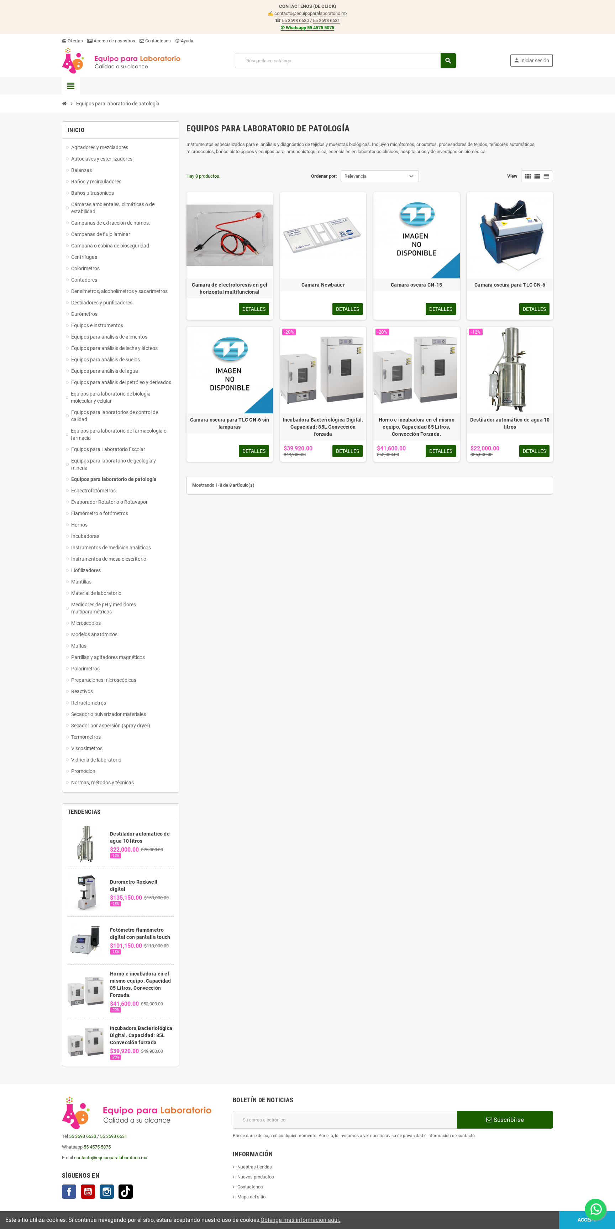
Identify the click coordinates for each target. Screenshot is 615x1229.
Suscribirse (508, 1119)
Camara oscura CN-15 (416, 285)
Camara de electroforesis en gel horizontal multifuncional (229, 288)
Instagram (107, 1191)
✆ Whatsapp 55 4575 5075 (307, 27)
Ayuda (184, 40)
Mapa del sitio (251, 1196)
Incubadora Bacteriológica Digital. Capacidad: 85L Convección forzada (141, 1035)
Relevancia (356, 176)
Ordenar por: (324, 176)
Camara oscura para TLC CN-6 (510, 285)
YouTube (88, 1191)
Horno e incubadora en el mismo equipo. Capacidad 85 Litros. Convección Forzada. (416, 427)
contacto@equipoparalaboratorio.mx (310, 13)
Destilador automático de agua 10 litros (510, 423)
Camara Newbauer (323, 285)
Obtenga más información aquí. (300, 1220)
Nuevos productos (255, 1177)
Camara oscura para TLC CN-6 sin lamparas (229, 423)
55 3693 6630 (295, 20)
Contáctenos (157, 40)
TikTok (126, 1191)
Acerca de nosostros (114, 40)
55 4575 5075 (97, 1147)
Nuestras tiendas (254, 1167)
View (512, 176)
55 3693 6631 (326, 20)
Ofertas (72, 40)
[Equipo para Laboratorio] (121, 60)
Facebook (69, 1191)
